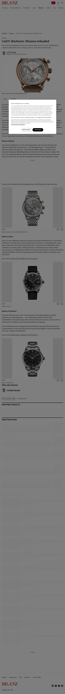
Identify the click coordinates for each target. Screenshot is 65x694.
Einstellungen (26, 129)
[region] (32, 117)
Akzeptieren (38, 129)
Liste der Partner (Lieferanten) (18, 124)
